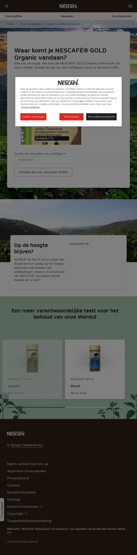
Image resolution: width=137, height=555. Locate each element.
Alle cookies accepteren (101, 116)
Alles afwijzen (71, 116)
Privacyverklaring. (30, 107)
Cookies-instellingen (33, 116)
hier (81, 101)
